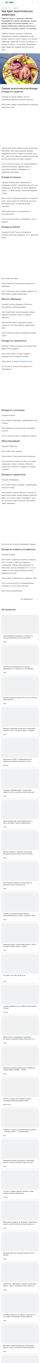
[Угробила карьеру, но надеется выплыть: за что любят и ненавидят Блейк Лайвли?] (20, 1308)
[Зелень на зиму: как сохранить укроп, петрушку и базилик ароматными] (20, 1092)
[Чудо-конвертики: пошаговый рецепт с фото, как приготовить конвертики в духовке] (20, 814)
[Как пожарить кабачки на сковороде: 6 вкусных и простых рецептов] (20, 876)
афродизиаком (26, 361)
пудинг (4, 335)
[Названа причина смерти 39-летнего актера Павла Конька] (20, 691)
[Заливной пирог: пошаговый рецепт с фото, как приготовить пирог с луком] (20, 937)
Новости (15, 8)
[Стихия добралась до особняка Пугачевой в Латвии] (20, 999)
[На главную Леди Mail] (11, 2)
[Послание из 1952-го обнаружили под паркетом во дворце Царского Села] (20, 752)
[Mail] (6, 2)
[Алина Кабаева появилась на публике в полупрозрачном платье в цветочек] (20, 629)
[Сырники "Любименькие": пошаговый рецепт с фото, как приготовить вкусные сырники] (20, 783)
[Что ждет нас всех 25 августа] (20, 968)
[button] (20, 68)
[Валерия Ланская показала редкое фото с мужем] (20, 1246)
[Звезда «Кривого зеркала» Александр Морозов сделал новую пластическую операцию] (20, 845)
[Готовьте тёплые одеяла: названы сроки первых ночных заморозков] (20, 1184)
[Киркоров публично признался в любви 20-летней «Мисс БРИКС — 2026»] (20, 1061)
